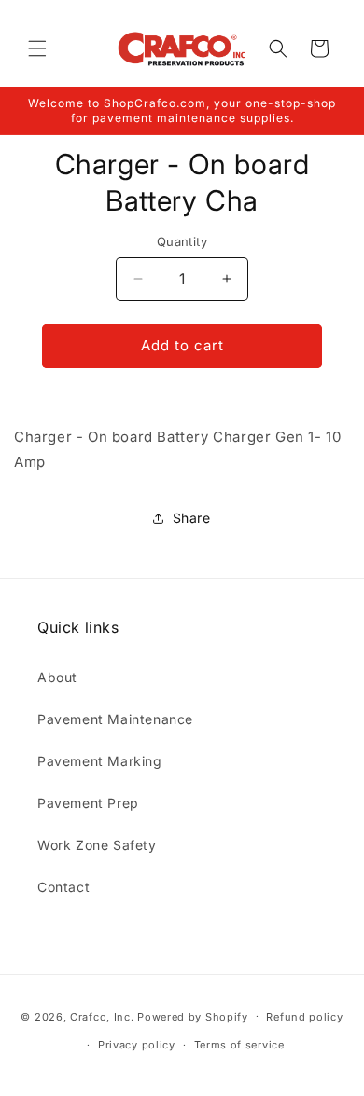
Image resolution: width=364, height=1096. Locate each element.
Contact (63, 887)
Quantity (182, 241)
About (57, 677)
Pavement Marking (99, 761)
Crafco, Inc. (101, 1015)
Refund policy (304, 1016)
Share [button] (192, 518)
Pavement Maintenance (115, 719)
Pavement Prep (88, 803)
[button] (37, 48)
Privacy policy (136, 1044)
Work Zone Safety (97, 845)
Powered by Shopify (192, 1015)
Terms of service (239, 1044)
